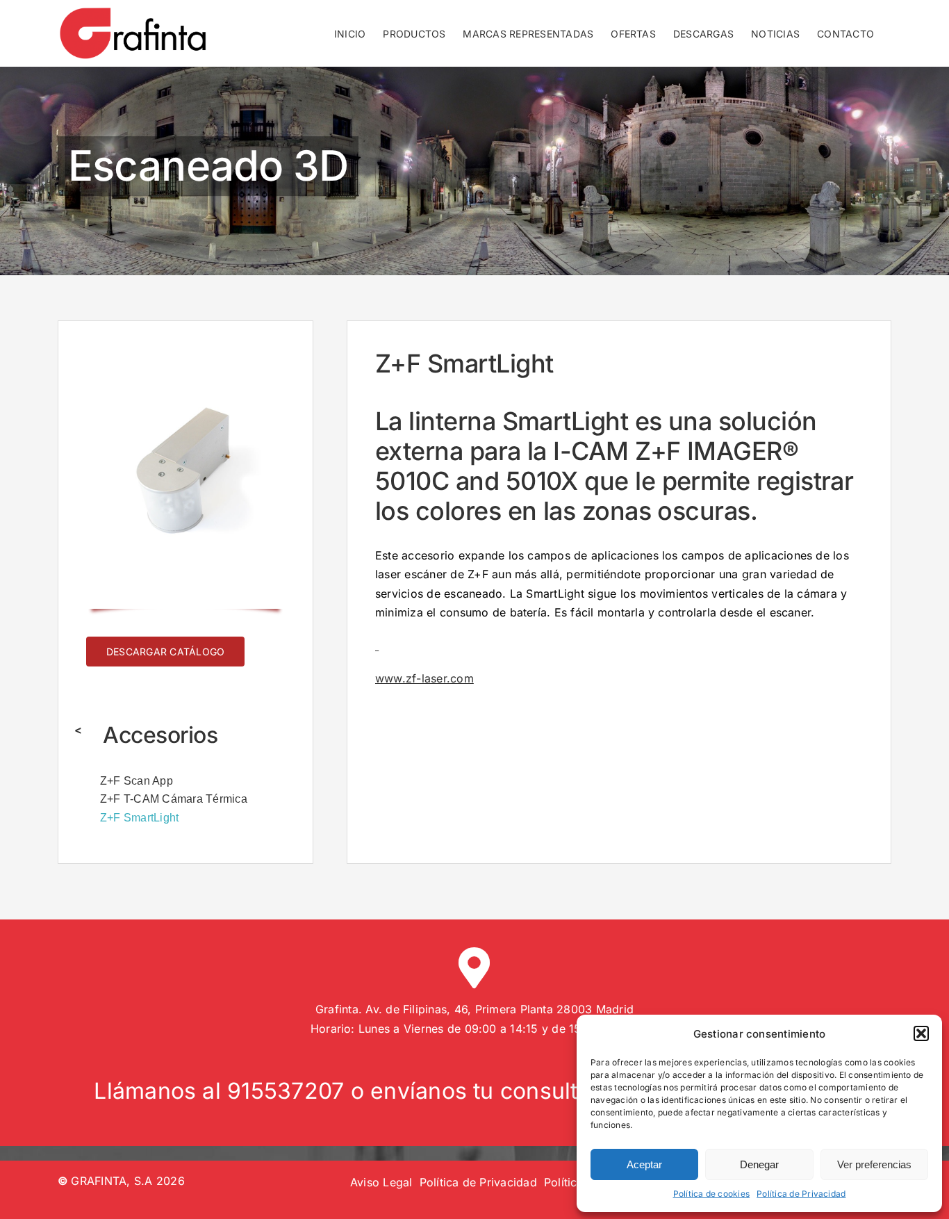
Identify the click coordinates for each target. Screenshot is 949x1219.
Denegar (759, 1164)
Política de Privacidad (801, 1193)
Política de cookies (711, 1193)
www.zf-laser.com (424, 678)
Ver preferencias (874, 1164)
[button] (921, 1033)
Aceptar (644, 1164)
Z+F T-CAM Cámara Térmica (173, 799)
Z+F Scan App (136, 781)
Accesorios (160, 734)
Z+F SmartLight (139, 818)
